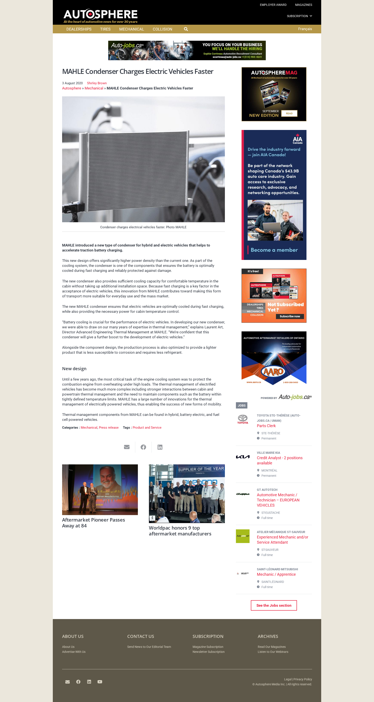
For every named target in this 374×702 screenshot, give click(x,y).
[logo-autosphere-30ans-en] (100, 16)
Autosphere (71, 88)
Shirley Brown (97, 83)
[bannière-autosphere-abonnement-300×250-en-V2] (274, 321)
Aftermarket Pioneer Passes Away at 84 (93, 522)
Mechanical (94, 88)
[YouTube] (100, 681)
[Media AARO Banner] (274, 384)
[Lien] (274, 398)
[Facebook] (78, 681)
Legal (288, 679)
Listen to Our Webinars (273, 652)
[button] (311, 16)
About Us (68, 647)
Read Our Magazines (272, 647)
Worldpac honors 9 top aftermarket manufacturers (180, 530)
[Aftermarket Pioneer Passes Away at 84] (100, 489)
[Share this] (143, 447)
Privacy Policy (302, 679)
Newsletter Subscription (209, 652)
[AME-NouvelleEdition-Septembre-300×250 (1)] (274, 120)
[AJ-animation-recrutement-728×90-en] (187, 59)
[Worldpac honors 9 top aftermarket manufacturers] (187, 493)
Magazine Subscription (208, 647)
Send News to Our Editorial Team (149, 647)
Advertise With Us (73, 652)
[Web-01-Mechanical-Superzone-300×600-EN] (274, 258)
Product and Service (147, 428)
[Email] (67, 681)
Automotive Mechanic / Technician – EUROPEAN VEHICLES (278, 500)
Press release (109, 428)
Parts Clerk (266, 425)
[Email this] (127, 447)
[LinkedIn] (89, 681)
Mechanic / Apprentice (276, 574)
